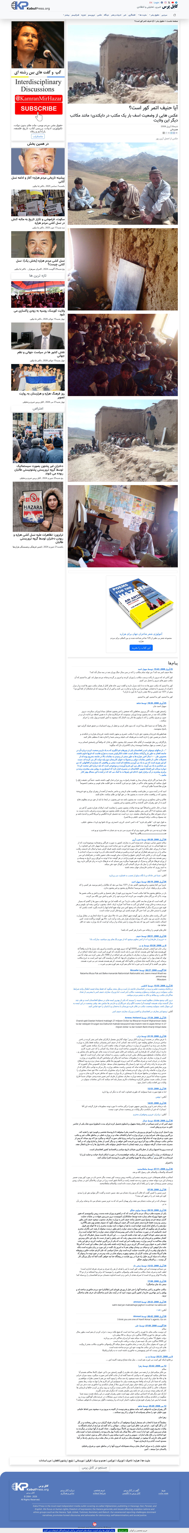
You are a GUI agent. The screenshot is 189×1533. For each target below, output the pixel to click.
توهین (158, 1096)
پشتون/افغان (60, 1461)
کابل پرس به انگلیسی (131, 1493)
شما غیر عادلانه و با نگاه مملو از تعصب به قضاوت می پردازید (134, 875)
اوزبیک (120, 1461)
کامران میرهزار (35, 269)
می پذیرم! (123, 1530)
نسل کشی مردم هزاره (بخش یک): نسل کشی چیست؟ (40, 262)
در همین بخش (38, 144)
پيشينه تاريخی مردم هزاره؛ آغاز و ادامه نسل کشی (38, 179)
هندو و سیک (99, 1461)
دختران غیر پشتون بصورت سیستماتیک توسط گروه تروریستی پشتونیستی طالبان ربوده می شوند (38, 470)
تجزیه (83, 15)
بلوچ (71, 1461)
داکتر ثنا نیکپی (38, 186)
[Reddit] (166, 133)
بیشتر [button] (66, 15)
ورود (163, 1490)
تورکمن (111, 1461)
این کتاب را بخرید (141, 647)
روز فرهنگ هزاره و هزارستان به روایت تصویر (42, 395)
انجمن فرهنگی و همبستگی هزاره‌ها (27, 546)
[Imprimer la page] (169, 133)
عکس (99, 15)
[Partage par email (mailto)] (176, 133)
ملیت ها (145, 1461)
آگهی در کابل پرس (131, 1490)
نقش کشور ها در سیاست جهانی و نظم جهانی (41, 354)
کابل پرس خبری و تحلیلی (33, 402)
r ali (158, 1310)
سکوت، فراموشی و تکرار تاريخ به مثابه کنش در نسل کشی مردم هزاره (38, 221)
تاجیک (129, 1461)
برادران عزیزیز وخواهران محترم (146, 1114)
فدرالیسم (75, 15)
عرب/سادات (45, 1461)
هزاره (137, 1461)
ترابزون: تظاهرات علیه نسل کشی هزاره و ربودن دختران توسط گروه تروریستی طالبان (38, 539)
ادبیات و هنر (116, 15)
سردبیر (164, 15)
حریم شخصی (99, 1490)
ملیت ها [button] (143, 15)
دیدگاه (106, 15)
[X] (164, 133)
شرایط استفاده (99, 1493)
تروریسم (91, 15)
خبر (124, 15)
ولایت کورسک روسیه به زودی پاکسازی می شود (39, 312)
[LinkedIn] (171, 133)
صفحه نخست (172, 21)
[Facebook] (174, 133)
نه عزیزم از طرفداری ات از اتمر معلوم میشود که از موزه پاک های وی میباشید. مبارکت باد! (128, 939)
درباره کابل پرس (67, 1490)
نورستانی (79, 1461)
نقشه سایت (163, 1493)
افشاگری (131, 15)
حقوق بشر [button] (154, 15)
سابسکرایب (38, 136)
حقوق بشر (160, 21)
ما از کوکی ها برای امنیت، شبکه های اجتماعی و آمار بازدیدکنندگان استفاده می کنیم (79, 1530)
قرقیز (88, 1461)
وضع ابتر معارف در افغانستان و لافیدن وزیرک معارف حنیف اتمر (139, 1011)
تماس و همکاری (67, 1493)
